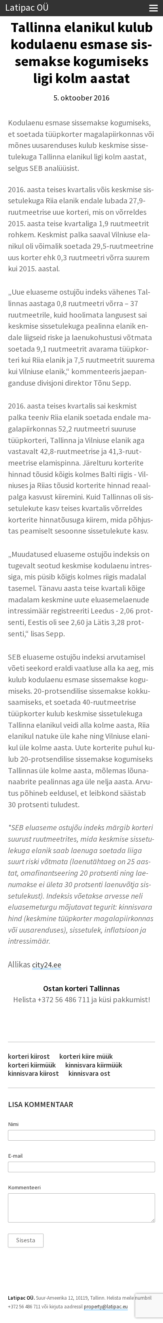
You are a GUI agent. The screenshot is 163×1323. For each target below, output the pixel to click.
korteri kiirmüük (32, 1065)
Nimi (13, 1124)
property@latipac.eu (106, 1306)
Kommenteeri (24, 1187)
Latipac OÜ (27, 7)
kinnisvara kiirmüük (93, 1065)
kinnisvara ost (89, 1073)
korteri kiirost (29, 1056)
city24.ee (46, 964)
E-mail (15, 1155)
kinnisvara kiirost (33, 1073)
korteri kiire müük (86, 1056)
